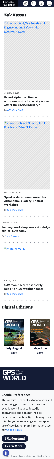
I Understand (15, 438)
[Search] (33, 3)
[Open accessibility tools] (6, 453)
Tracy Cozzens (12, 236)
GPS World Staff (15, 110)
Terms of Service (27, 455)
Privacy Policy (10, 455)
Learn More (13, 446)
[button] (49, 341)
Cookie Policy (14, 430)
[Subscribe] (25, 3)
